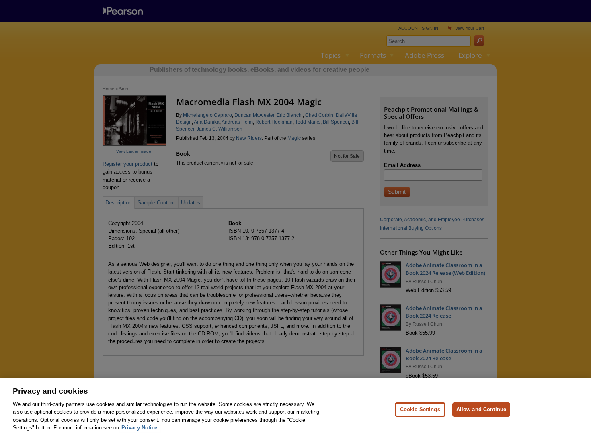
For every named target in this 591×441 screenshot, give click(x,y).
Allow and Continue (481, 409)
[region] (295, 409)
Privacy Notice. (140, 428)
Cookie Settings (420, 409)
